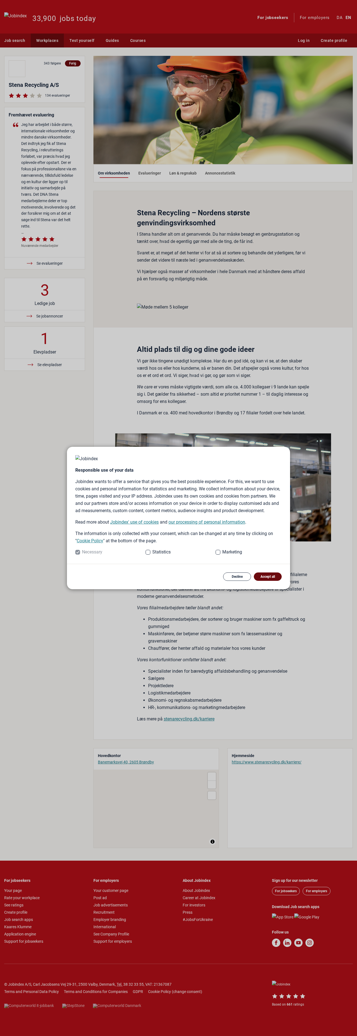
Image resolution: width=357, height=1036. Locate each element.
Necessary (92, 552)
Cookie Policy (90, 540)
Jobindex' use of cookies (134, 522)
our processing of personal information (206, 522)
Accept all (267, 577)
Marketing (232, 552)
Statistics (161, 552)
